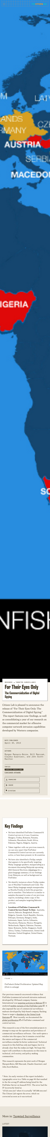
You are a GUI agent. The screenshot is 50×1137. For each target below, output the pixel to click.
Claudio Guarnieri (14, 757)
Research (8, 682)
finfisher (9, 772)
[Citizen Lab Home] (39, 4)
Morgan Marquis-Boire (16, 754)
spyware (17, 772)
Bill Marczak (37, 754)
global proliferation (10, 1020)
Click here (32, 870)
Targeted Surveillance (26, 682)
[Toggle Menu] (4, 4)
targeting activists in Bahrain (30, 1003)
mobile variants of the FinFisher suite (26, 1006)
